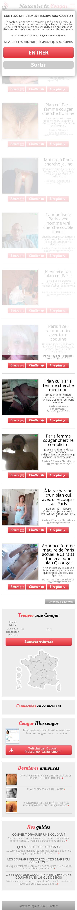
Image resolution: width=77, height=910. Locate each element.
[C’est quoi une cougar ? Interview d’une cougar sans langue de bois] (58, 883)
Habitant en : (13, 632)
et (23, 629)
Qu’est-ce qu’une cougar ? (38, 847)
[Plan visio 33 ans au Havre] (11, 797)
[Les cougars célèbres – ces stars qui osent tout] (54, 868)
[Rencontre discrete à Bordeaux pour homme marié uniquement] (11, 811)
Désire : (13, 625)
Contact (53, 906)
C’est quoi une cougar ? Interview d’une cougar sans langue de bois (39, 876)
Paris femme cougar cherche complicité (58, 440)
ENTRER (38, 52)
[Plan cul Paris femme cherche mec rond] (20, 414)
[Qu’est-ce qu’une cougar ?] (59, 853)
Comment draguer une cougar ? (38, 834)
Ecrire (14, 365)
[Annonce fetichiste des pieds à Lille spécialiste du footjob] (11, 783)
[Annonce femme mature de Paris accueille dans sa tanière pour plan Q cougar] (20, 578)
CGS (43, 906)
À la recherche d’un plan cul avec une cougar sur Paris (58, 497)
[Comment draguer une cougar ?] (66, 840)
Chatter (34, 365)
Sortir (38, 64)
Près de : (13, 635)
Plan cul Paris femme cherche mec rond (58, 385)
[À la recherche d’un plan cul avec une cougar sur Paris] (20, 523)
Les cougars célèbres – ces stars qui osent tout (38, 861)
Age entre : (13, 629)
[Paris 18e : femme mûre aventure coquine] (20, 359)
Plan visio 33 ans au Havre (45, 789)
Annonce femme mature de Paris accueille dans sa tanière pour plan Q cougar (58, 554)
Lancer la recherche (39, 641)
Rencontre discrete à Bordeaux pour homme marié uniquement (46, 804)
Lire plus (56, 365)
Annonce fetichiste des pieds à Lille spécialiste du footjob (45, 776)
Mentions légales (29, 906)
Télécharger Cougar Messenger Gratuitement (42, 750)
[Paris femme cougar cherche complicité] (20, 469)
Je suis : (13, 622)
